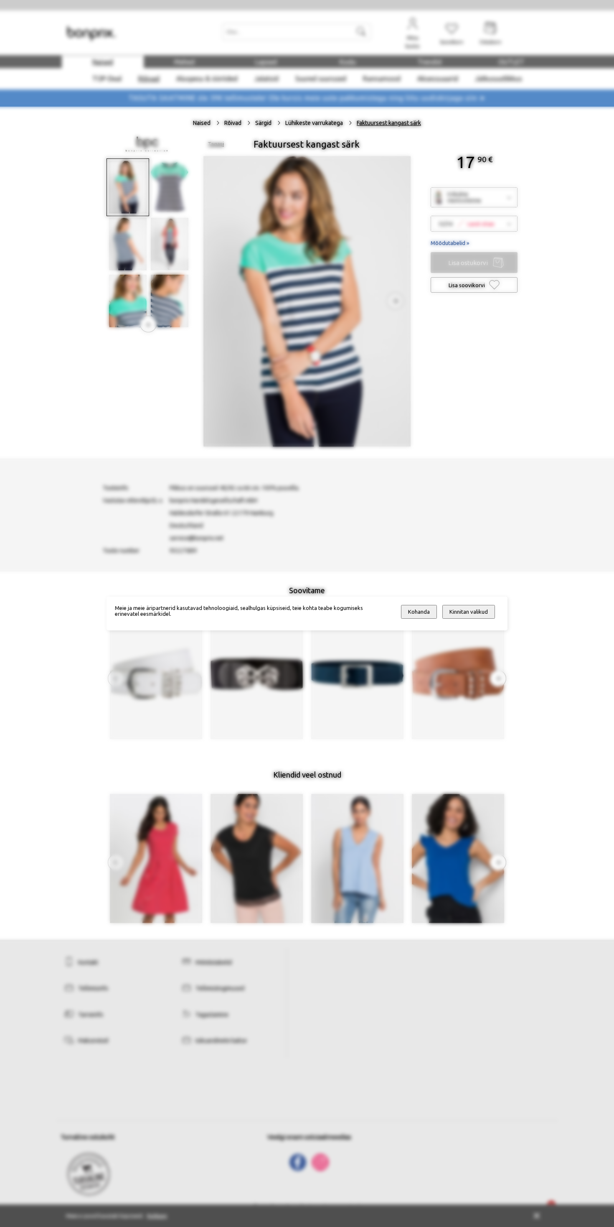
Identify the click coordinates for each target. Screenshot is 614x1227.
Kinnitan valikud (468, 612)
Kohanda (419, 612)
